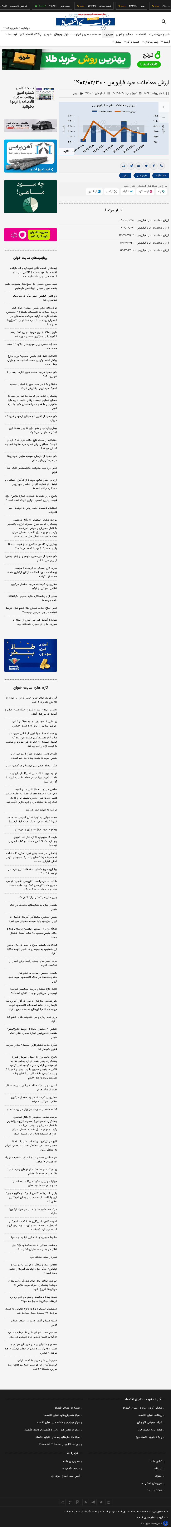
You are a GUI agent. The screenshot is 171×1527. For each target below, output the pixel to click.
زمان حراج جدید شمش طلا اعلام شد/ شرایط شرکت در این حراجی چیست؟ (31, 610)
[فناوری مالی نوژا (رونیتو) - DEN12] (30, 655)
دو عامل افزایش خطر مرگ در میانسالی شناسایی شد (34, 298)
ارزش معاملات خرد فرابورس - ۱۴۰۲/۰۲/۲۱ (144, 243)
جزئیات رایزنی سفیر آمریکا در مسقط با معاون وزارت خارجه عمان (35, 1183)
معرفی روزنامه (71, 1461)
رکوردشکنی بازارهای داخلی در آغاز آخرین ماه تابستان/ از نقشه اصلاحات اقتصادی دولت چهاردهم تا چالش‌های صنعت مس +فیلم (31, 1005)
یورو (130, 6)
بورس (109, 34)
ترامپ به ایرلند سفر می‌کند (41, 810)
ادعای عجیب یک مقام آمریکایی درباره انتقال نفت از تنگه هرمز (31, 1088)
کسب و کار (132, 42)
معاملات (161, 175)
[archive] (62, 1502)
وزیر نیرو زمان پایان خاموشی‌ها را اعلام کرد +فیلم (32, 1019)
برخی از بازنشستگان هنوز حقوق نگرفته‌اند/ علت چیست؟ (32, 598)
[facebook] (153, 166)
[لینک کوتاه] (161, 166)
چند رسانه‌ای (150, 42)
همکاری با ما (154, 1491)
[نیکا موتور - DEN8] (30, 125)
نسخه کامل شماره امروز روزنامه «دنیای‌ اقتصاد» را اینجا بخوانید (22, 97)
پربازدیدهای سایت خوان (30, 257)
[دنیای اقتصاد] (85, 21)
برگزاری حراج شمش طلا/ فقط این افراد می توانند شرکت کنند (32, 871)
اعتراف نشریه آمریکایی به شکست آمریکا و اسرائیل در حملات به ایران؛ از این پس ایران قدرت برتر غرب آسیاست (31, 1225)
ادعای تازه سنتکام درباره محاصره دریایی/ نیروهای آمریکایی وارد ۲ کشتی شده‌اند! (33, 991)
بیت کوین (52, 6)
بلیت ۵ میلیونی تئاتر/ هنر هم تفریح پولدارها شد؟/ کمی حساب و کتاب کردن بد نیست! (32, 841)
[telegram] (131, 166)
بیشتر (117, 42)
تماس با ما (156, 1461)
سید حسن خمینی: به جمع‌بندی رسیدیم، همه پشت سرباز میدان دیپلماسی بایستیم (31, 286)
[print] (123, 166)
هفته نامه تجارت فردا (150, 1430)
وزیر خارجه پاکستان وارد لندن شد (37, 897)
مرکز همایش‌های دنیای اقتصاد (62, 1415)
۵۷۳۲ (154, 93)
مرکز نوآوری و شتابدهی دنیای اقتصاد (58, 1422)
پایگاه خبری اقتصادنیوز (149, 1437)
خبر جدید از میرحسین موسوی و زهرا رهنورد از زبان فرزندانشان (31, 558)
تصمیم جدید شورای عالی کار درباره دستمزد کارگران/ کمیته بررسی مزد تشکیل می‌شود (32, 1335)
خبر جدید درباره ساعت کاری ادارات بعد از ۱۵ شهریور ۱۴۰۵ (31, 374)
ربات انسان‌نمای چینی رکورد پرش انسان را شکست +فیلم (33, 963)
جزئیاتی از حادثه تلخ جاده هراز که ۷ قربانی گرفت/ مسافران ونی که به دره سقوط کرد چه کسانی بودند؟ (31, 444)
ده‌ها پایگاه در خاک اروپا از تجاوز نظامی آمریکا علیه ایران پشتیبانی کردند (33, 386)
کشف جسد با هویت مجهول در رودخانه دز (32, 1109)
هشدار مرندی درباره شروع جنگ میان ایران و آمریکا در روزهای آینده (31, 712)
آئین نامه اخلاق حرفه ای (65, 1476)
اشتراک (158, 1476)
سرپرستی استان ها (151, 1483)
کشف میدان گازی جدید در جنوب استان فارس (34, 1323)
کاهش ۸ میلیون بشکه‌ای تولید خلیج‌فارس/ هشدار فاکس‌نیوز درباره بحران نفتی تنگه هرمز (32, 1033)
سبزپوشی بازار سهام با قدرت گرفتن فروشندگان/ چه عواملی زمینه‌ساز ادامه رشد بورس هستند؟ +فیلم (32, 1365)
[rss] (85, 1502)
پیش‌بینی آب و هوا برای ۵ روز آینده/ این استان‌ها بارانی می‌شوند (33, 430)
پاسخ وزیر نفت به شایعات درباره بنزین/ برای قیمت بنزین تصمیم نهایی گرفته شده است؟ (31, 498)
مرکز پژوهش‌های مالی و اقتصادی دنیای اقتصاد (52, 1430)
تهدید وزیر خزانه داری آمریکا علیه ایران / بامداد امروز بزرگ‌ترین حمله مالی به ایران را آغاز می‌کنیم (31, 777)
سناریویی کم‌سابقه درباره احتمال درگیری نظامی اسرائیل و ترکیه (34, 586)
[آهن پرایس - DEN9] (30, 156)
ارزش (125, 175)
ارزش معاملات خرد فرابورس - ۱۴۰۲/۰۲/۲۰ (144, 250)
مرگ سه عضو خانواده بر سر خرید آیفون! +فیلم (33, 1211)
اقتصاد (141, 34)
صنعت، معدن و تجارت (87, 34)
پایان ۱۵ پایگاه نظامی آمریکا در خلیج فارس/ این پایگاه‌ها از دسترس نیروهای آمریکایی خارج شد (31, 1197)
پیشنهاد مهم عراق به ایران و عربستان (35, 829)
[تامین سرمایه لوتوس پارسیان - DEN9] (30, 196)
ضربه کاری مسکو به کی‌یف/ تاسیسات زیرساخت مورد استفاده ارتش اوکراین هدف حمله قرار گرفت (32, 572)
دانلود (66, 151)
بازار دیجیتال (61, 34)
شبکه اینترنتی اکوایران (149, 1422)
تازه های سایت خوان (30, 688)
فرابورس (142, 175)
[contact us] (70, 1502)
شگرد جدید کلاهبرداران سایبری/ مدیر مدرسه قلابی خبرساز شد (31, 1047)
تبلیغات (158, 1469)
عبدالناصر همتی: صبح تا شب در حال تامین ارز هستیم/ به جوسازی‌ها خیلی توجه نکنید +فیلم (32, 949)
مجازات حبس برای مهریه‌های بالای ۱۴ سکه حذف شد (32, 346)
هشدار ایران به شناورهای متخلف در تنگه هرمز (33, 907)
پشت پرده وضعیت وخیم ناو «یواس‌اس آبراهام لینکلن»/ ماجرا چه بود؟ (33, 1299)
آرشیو (166, 42)
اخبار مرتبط (113, 210)
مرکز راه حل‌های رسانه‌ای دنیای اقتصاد (58, 1437)
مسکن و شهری (124, 34)
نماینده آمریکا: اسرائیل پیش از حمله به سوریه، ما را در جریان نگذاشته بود (34, 622)
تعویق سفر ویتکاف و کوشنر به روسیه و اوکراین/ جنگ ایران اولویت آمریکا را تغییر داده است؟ (33, 1269)
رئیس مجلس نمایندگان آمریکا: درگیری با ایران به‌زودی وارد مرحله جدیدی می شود (33, 919)
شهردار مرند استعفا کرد (43, 1257)
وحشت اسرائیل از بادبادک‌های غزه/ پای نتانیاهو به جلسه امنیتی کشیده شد (34, 1247)
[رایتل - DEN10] (30, 234)
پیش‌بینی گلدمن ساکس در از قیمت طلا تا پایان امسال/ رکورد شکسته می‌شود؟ (32, 546)
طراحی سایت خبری (154, 1523)
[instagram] (109, 1502)
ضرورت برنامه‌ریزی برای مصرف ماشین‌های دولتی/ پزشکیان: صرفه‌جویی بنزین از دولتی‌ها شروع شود (32, 1285)
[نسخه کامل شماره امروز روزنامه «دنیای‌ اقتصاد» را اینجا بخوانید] (45, 93)
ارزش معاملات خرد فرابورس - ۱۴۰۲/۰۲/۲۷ (144, 228)
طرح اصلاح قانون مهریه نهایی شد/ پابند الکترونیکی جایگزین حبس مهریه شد (33, 334)
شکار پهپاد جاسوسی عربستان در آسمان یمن (31, 766)
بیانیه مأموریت (71, 1469)
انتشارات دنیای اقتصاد (67, 1408)
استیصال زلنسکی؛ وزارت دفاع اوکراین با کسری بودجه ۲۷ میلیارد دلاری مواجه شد (31, 1311)
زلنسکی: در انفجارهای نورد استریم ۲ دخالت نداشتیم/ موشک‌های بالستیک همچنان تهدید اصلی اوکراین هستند (31, 857)
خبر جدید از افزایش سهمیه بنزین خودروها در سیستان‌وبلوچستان (32, 458)
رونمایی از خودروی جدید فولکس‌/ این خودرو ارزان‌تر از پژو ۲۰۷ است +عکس (34, 724)
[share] (78, 1502)
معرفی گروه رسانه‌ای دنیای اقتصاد (142, 1408)
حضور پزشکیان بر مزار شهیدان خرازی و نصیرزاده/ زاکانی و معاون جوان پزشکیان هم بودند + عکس (31, 1349)
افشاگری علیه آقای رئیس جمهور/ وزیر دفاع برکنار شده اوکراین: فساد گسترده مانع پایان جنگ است (32, 360)
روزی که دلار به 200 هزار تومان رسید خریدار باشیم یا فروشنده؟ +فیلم (31, 1171)
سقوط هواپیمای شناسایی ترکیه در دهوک (33, 1237)
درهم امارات (92, 6)
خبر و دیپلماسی (160, 34)
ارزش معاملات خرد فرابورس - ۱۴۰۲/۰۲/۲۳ (144, 235)
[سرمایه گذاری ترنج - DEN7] (85, 59)
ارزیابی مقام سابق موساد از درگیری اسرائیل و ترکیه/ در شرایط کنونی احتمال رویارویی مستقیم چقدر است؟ (31, 484)
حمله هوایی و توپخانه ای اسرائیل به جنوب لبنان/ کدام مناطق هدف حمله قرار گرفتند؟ (32, 820)
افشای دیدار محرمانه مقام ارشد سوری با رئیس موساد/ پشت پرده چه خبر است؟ (34, 756)
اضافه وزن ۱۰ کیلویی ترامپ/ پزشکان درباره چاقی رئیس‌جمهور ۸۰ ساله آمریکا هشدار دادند (32, 933)
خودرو (48, 34)
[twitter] (146, 166)
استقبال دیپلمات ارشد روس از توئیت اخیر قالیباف (33, 510)
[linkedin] (138, 166)
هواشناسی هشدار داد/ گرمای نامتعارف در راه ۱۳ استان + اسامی (31, 1160)
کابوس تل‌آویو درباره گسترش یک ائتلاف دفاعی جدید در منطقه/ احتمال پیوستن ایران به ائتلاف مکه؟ (31, 1146)
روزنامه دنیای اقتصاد (150, 1415)
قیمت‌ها (12, 34)
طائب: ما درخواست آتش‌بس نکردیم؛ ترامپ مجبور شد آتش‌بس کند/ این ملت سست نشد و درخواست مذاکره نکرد (31, 885)
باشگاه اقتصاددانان (30, 34)
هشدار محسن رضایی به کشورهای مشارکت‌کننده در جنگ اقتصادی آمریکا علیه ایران (32, 977)
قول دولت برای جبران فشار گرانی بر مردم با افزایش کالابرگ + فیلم (31, 700)
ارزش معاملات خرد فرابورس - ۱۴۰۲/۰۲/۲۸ (144, 220)
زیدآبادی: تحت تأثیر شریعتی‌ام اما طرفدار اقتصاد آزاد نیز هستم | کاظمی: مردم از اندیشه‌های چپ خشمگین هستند (33, 272)
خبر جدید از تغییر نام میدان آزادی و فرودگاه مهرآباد (31, 418)
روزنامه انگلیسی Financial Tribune (59, 1444)
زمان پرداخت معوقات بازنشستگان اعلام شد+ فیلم (31, 470)
